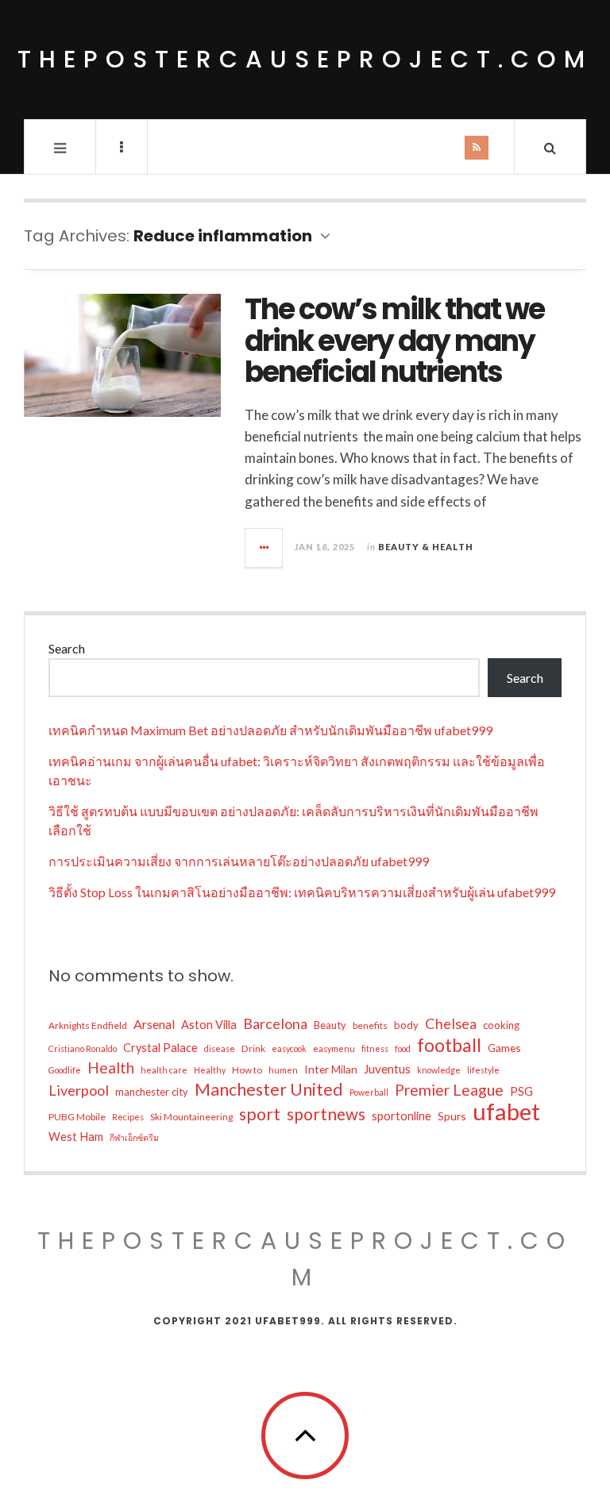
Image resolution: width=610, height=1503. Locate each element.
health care (164, 1070)
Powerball (368, 1092)
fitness (374, 1048)
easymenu (334, 1048)
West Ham (75, 1136)
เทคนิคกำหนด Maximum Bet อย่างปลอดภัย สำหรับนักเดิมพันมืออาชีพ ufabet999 (270, 730)
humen (283, 1070)
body (406, 1025)
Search (66, 648)
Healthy (210, 1070)
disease (219, 1048)
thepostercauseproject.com (305, 59)
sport (259, 1113)
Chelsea (451, 1023)
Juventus (387, 1069)
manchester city (151, 1091)
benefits (370, 1025)
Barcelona (275, 1023)
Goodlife (64, 1070)
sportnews (326, 1113)
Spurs (452, 1116)
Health (110, 1067)
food (403, 1048)
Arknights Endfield (87, 1025)
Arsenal (154, 1023)
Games (504, 1047)
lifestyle (483, 1070)
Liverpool (78, 1090)
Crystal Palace (160, 1047)
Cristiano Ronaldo (82, 1048)
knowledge (439, 1070)
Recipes (128, 1117)
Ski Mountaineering (191, 1117)
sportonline (401, 1116)
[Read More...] (264, 548)
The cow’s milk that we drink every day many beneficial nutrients (394, 340)
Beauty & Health (425, 546)
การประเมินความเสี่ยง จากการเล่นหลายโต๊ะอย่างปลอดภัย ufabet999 (238, 861)
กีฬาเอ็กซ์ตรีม (134, 1137)
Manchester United (269, 1089)
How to (247, 1070)
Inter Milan (330, 1069)
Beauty (330, 1025)
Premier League (449, 1090)
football (449, 1044)
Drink (253, 1048)
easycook (289, 1048)
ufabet (506, 1111)
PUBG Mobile (77, 1117)
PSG (521, 1091)
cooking (501, 1025)
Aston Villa (209, 1024)
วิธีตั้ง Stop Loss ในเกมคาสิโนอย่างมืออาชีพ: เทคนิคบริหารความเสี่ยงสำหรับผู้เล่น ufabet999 (301, 892)
